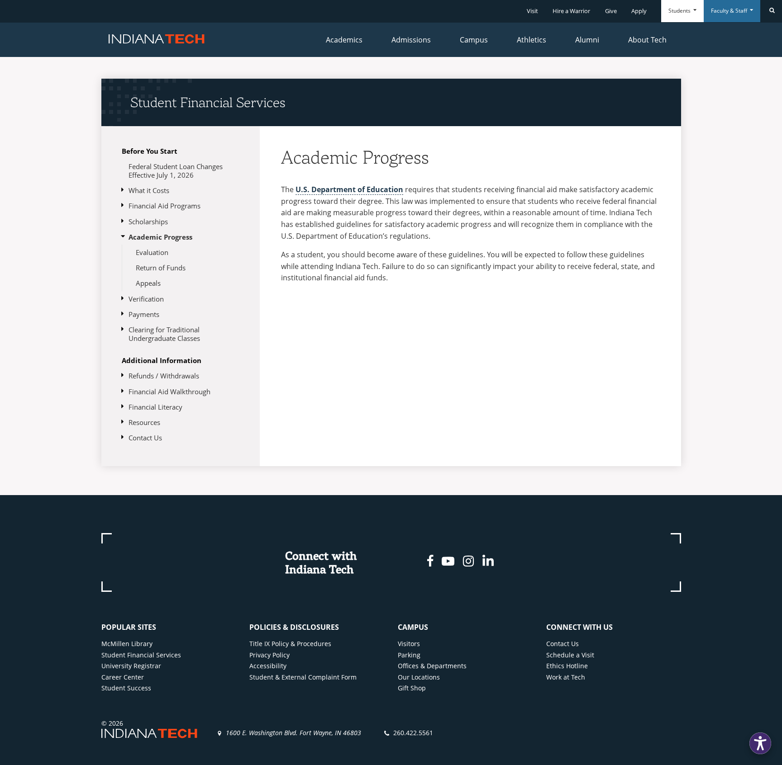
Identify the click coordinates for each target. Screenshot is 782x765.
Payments (144, 314)
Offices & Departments (432, 665)
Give (611, 11)
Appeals (148, 283)
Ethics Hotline (567, 665)
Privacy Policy (269, 655)
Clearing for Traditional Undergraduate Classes (164, 334)
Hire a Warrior (571, 11)
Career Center (122, 677)
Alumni (587, 40)
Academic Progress (160, 236)
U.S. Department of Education (349, 189)
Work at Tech (565, 677)
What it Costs (149, 190)
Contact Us (145, 437)
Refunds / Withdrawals (164, 375)
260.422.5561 (413, 732)
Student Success (126, 688)
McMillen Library (127, 643)
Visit (532, 11)
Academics (344, 40)
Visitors (409, 643)
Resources (144, 422)
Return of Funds (161, 267)
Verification (146, 298)
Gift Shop (412, 688)
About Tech (647, 40)
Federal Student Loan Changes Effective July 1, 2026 (176, 170)
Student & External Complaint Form (303, 677)
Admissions (411, 40)
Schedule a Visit (570, 655)
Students (680, 10)
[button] (760, 743)
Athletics (531, 40)
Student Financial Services (208, 102)
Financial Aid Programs (164, 205)
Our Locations (419, 677)
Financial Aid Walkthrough (169, 391)
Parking (409, 655)
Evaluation (152, 252)
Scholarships (148, 221)
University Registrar (131, 665)
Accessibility (267, 665)
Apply (639, 11)
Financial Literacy (155, 406)
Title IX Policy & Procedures (290, 643)
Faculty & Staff (730, 10)
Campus (474, 40)
